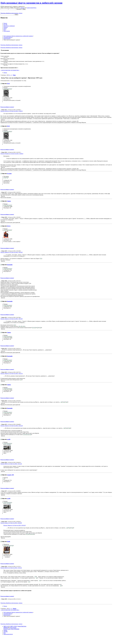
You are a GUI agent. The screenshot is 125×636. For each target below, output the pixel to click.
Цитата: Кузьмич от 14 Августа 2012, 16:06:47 (12, 153)
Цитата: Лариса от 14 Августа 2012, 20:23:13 (12, 373)
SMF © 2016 (13, 626)
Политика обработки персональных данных (11, 13)
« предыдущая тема (5, 70)
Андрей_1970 (10, 474)
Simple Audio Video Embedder (11, 629)
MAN (8, 83)
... (11, 75)
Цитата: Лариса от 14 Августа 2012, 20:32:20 (12, 425)
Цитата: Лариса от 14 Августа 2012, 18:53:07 (12, 252)
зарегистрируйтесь (31, 7)
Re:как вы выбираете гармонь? (7, 106)
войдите (22, 7)
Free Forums (13, 627)
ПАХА (8, 226)
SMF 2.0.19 (6, 626)
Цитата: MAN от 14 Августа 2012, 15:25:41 (11, 567)
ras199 (8, 439)
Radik (8, 541)
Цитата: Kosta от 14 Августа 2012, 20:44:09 (11, 523)
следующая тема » (14, 70)
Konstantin (9, 264)
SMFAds (5, 627)
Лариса (9, 201)
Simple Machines (21, 626)
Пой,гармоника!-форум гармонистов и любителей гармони (31, 3)
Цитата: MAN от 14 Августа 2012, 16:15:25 (11, 463)
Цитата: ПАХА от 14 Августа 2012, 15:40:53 (12, 111)
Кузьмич (9, 173)
